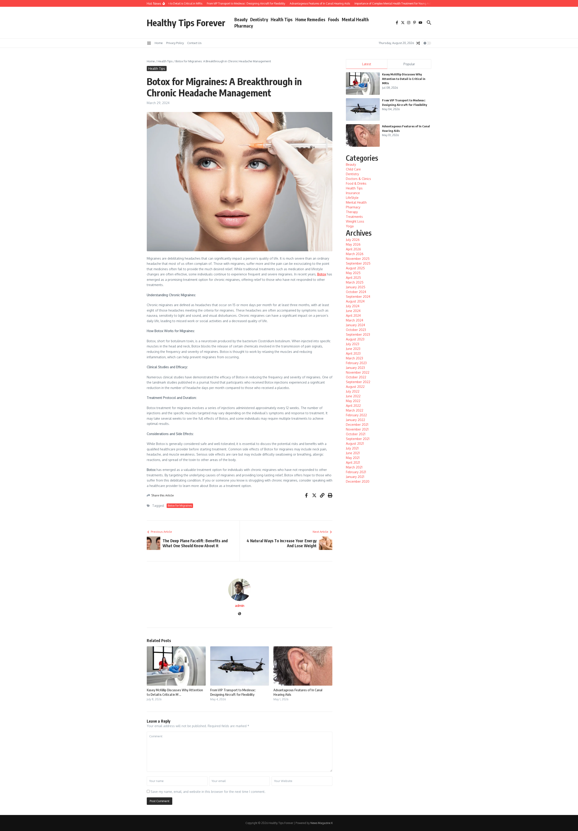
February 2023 (356, 363)
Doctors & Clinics (358, 179)
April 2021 (353, 462)
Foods (333, 19)
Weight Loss (355, 221)
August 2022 (355, 387)
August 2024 (355, 301)
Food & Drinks (356, 183)
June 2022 (353, 396)
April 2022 (353, 405)
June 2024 (353, 311)
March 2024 (354, 320)
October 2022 (356, 377)
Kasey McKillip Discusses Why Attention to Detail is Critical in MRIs (403, 78)
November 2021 (357, 429)
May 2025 (353, 273)
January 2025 (355, 287)
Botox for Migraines (180, 505)
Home (159, 43)
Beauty (240, 19)
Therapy (352, 212)
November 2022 (357, 372)
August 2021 (355, 443)
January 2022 (355, 420)
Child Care (353, 169)
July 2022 (352, 391)
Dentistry (259, 19)
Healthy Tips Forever (186, 22)
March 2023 (354, 358)
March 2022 (354, 410)
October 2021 (355, 434)
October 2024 (356, 292)
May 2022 (353, 401)
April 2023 (353, 353)
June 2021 (353, 453)
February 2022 (356, 415)
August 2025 (355, 268)
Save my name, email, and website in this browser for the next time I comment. (208, 792)
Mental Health (355, 19)
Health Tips (282, 19)
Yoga (350, 226)
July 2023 (352, 344)
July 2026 (353, 240)
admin (239, 605)
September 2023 (358, 334)
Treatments (354, 217)
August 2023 (355, 339)
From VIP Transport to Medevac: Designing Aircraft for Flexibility (233, 692)
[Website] (239, 614)
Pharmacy (243, 25)
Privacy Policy (175, 43)
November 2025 (358, 259)
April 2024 (353, 315)
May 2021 (352, 458)
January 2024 (355, 325)
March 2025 (355, 282)
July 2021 (352, 448)
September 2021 (357, 439)
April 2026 (353, 249)
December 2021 (357, 424)
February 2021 (356, 472)
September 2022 (358, 382)
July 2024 (352, 306)
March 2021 (354, 467)
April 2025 (353, 277)
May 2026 (353, 244)
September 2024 (358, 296)
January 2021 (355, 477)
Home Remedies (310, 19)
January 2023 (355, 368)
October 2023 (356, 330)
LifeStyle (352, 198)
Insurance (353, 193)
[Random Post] (418, 43)
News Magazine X (321, 823)
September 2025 (358, 263)
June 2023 (353, 349)
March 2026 (355, 254)
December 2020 (357, 481)
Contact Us (194, 43)
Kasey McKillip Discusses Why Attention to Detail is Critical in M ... (175, 692)
